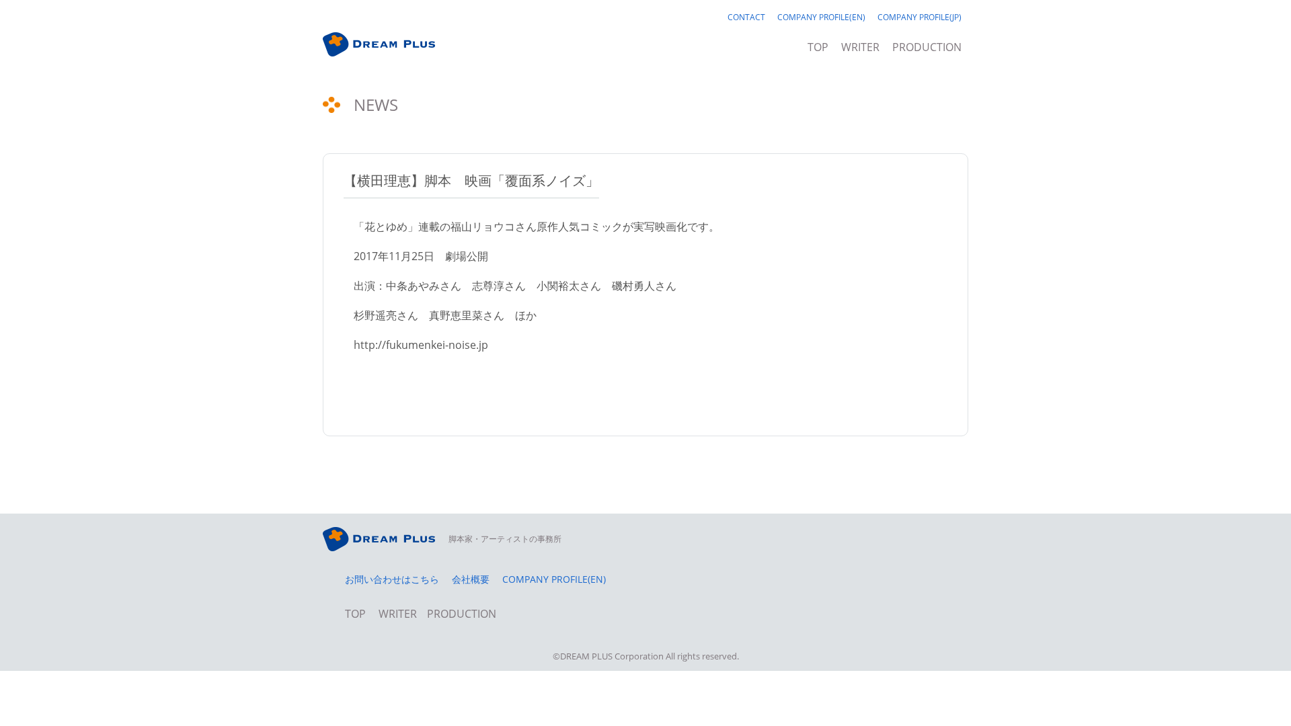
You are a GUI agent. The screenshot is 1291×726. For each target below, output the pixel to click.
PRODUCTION (927, 48)
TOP (818, 48)
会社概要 (471, 580)
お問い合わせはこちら (392, 580)
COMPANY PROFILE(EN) (821, 18)
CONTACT (746, 18)
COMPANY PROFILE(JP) (919, 18)
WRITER (860, 48)
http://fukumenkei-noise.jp (421, 344)
